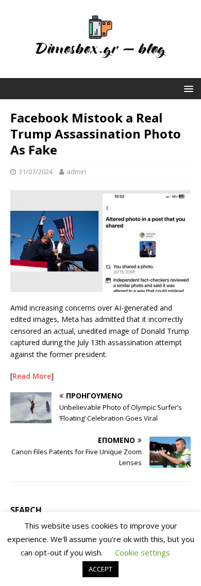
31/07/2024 (36, 171)
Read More (31, 376)
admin (76, 171)
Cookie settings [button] (142, 552)
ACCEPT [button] (100, 569)
